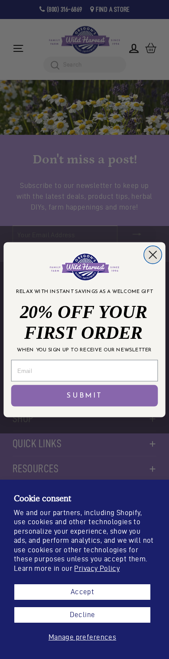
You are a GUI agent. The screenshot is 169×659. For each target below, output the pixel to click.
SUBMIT (84, 395)
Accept (82, 591)
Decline (82, 614)
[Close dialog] (153, 254)
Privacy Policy (97, 568)
